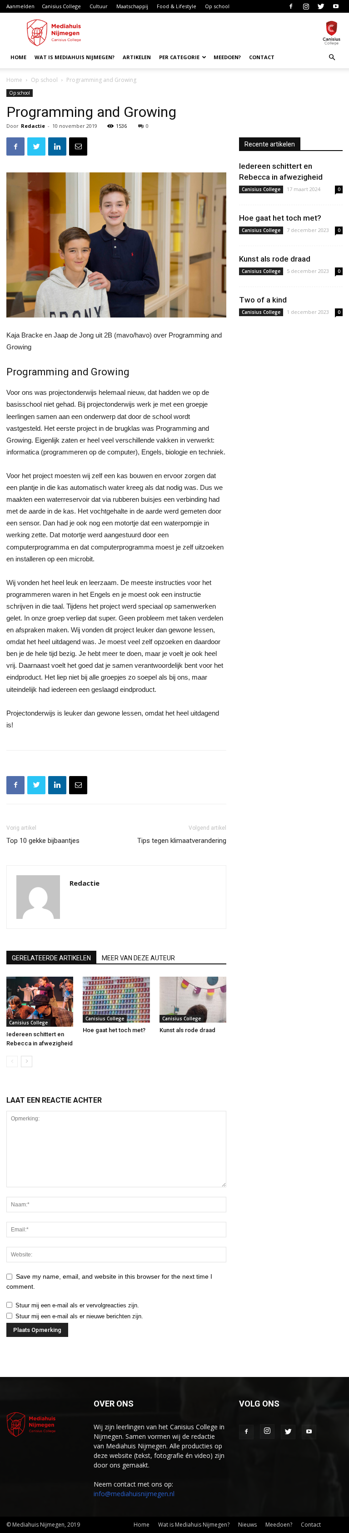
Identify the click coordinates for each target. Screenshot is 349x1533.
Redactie (33, 125)
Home (18, 57)
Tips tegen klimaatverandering (181, 841)
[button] (332, 57)
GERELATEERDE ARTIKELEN (51, 958)
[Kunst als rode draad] (193, 1000)
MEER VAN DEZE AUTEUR (138, 958)
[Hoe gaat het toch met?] (116, 1000)
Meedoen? (227, 57)
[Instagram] (306, 6)
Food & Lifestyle (176, 6)
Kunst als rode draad (187, 1030)
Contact (261, 57)
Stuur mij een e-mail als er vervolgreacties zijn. (77, 1305)
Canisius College (61, 6)
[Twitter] (321, 6)
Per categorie (179, 57)
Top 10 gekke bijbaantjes (43, 841)
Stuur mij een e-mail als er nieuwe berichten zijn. (79, 1316)
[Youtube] (336, 6)
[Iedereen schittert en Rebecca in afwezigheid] (39, 1002)
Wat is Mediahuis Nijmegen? (75, 57)
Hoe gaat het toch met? (114, 1030)
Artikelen (137, 57)
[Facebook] (291, 6)
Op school (217, 6)
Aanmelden (20, 6)
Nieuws (247, 1524)
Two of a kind (263, 299)
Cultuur (99, 6)
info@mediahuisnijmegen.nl (134, 1493)
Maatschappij (132, 6)
